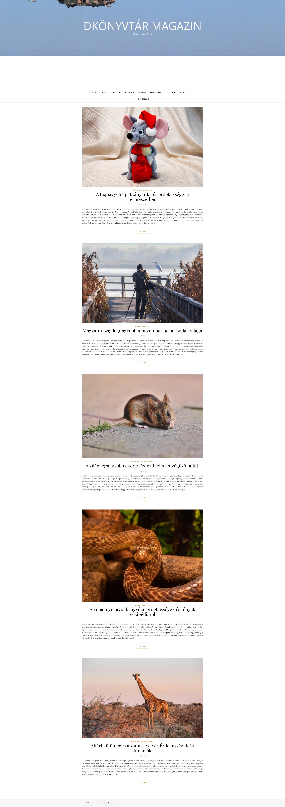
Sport (183, 92)
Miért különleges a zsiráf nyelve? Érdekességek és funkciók (142, 748)
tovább (142, 231)
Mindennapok (157, 92)
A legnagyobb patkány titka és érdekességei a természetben (142, 196)
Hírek (135, 190)
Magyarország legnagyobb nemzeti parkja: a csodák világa (142, 330)
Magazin (142, 92)
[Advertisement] (142, 72)
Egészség (115, 92)
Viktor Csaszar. (109, 803)
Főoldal (93, 92)
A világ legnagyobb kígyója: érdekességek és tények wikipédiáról (142, 611)
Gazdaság (129, 92)
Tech (192, 92)
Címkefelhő (143, 99)
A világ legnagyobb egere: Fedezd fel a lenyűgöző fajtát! (143, 465)
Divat (104, 92)
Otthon (172, 92)
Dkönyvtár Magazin (142, 25)
